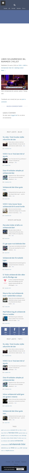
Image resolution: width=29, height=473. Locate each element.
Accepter (20, 469)
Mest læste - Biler (14, 132)
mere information (11, 469)
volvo (2, 450)
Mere (24, 145)
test (16, 448)
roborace (5, 441)
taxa (7, 448)
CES (23, 430)
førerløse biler (13, 433)
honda (6, 435)
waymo (8, 450)
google (3, 435)
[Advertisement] (14, 42)
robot (8, 441)
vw (4, 450)
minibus (8, 438)
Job (9, 8)
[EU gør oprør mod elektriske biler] (5, 248)
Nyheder (19, 8)
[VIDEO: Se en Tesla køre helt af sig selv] (5, 160)
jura (9, 435)
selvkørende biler (17, 444)
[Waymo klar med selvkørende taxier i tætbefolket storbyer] (5, 300)
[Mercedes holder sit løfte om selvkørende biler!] (5, 232)
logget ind (14, 115)
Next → (3, 70)
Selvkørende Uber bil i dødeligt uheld (12, 68)
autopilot (13, 430)
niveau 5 (16, 438)
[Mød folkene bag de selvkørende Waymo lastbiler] (5, 318)
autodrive (8, 430)
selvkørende (19, 441)
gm (26, 433)
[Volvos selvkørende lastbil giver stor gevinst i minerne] (5, 401)
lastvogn (24, 435)
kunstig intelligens (14, 435)
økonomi (12, 450)
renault (22, 438)
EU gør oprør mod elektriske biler (14, 244)
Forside (5, 8)
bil (16, 430)
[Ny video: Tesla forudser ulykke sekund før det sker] (5, 144)
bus (21, 430)
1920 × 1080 (22, 65)
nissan (11, 438)
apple (2, 430)
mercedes (3, 438)
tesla (12, 448)
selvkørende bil (5, 444)
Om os (23, 8)
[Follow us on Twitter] (15, 1)
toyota (18, 448)
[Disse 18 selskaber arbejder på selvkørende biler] (5, 177)
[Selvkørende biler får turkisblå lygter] (5, 265)
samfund (12, 441)
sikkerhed (3, 448)
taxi (9, 448)
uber (21, 448)
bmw (19, 430)
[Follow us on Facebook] (14, 1)
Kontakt (13, 8)
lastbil (20, 435)
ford (5, 433)
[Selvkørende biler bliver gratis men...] (5, 194)
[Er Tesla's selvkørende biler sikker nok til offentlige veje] (5, 281)
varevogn (25, 448)
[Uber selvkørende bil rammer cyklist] (14, 82)
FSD (7, 433)
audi (5, 430)
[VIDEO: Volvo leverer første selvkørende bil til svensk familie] (5, 211)
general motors (22, 433)
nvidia (19, 438)
